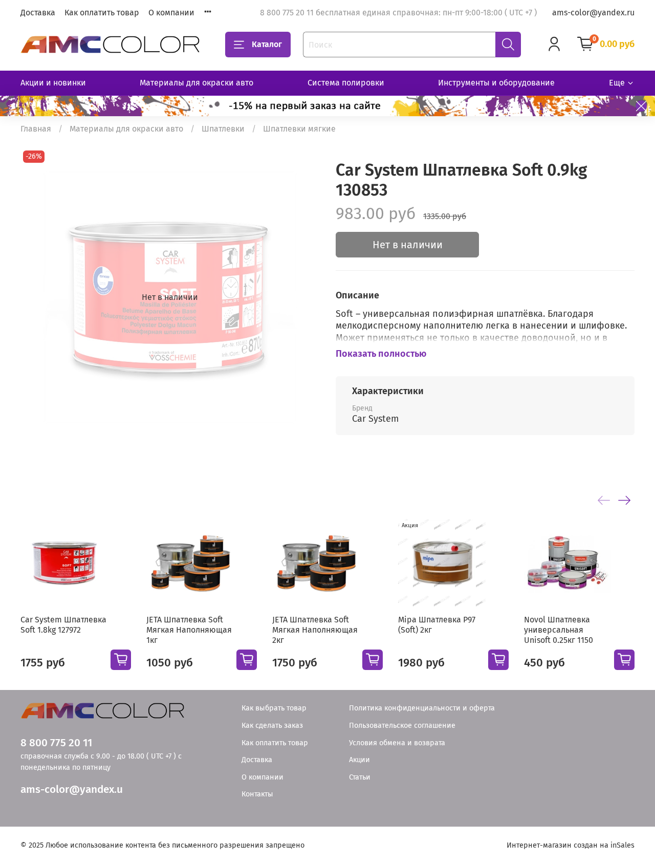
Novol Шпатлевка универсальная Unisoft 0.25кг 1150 (558, 630)
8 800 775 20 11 (56, 743)
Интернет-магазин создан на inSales (571, 845)
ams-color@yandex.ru (593, 12)
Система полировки (346, 83)
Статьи (359, 777)
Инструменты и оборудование (496, 83)
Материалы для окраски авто (196, 83)
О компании (171, 12)
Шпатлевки (223, 129)
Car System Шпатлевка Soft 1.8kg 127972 (63, 625)
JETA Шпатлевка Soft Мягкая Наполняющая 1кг (189, 630)
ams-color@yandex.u (71, 789)
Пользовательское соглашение (402, 725)
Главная (35, 129)
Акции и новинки (53, 83)
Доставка (37, 12)
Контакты (257, 794)
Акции (359, 759)
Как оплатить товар (101, 12)
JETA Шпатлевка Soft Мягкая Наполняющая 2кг (315, 630)
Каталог (267, 44)
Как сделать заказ (272, 725)
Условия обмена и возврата (397, 743)
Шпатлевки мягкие (299, 129)
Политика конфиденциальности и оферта (422, 708)
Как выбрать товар (274, 708)
